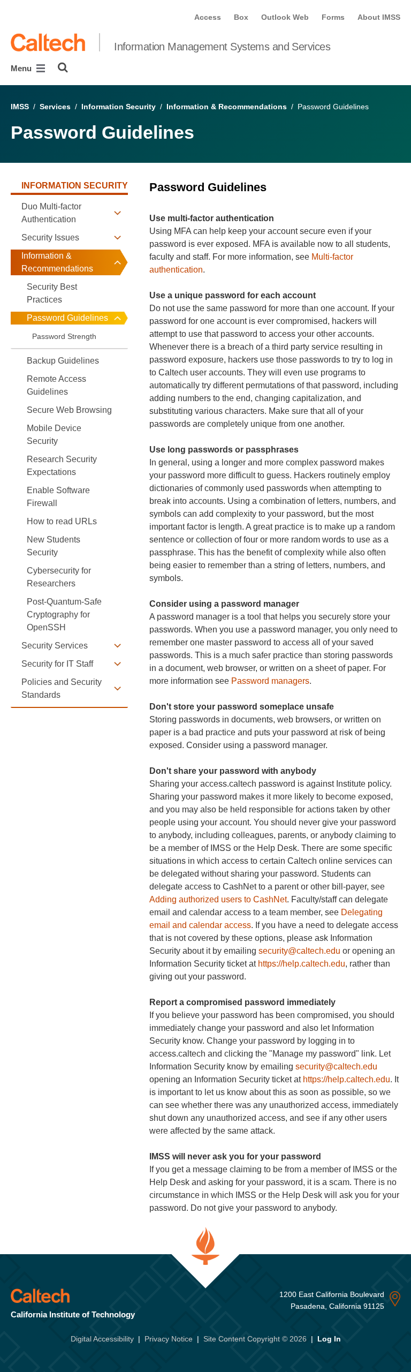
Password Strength (64, 336)
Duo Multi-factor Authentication (51, 213)
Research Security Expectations (62, 466)
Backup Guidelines (63, 360)
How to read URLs (62, 521)
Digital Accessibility (102, 1339)
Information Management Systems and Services (222, 46)
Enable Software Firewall (58, 497)
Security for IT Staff (57, 663)
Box (241, 17)
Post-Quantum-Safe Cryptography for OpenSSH (64, 614)
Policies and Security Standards (61, 688)
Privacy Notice (168, 1339)
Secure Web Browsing (69, 409)
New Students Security (53, 546)
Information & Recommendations (226, 106)
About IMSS (378, 17)
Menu (22, 68)
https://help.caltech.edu (301, 963)
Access (207, 17)
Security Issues (50, 237)
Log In (329, 1339)
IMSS (20, 106)
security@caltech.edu (299, 950)
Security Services (54, 645)
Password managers (270, 680)
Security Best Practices (52, 293)
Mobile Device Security (54, 435)
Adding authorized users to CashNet (218, 899)
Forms (333, 17)
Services (55, 106)
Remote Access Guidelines (56, 385)
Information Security (118, 106)
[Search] (63, 67)
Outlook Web (285, 17)
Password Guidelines (67, 317)
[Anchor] (274, 187)
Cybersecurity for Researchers (59, 577)
